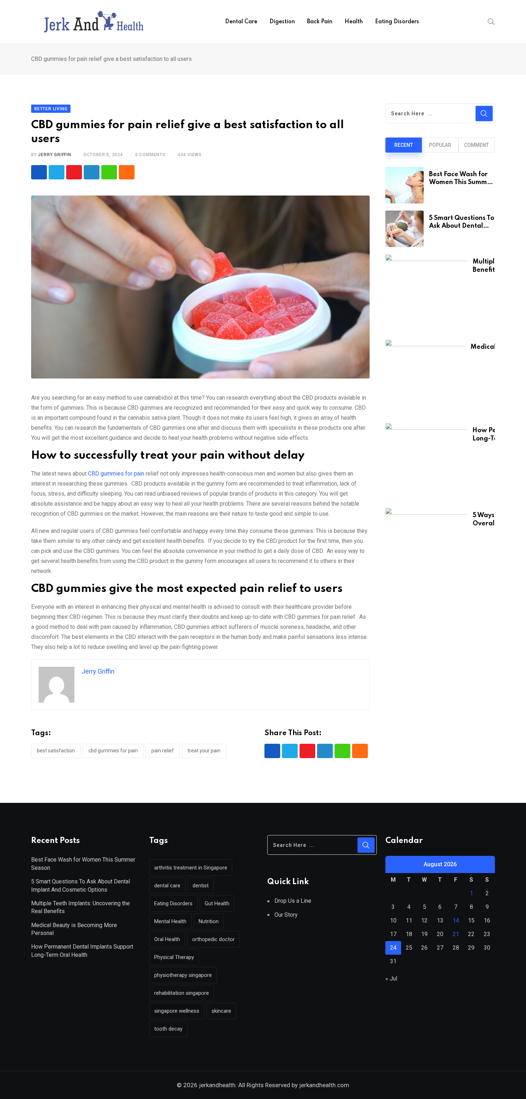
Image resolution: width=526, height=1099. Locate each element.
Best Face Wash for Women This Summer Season (461, 182)
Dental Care (241, 22)
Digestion (282, 22)
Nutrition (209, 921)
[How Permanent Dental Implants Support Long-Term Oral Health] (426, 462)
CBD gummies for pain (116, 473)
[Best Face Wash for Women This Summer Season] (404, 185)
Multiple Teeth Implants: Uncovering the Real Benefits (80, 907)
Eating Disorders (397, 22)
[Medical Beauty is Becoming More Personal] (425, 377)
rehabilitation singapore (181, 993)
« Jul (391, 978)
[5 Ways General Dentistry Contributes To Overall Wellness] (426, 547)
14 (456, 920)
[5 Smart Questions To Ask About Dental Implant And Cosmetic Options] (404, 229)
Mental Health (170, 921)
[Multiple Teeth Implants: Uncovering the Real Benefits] (426, 293)
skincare (221, 1011)
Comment (476, 145)
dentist (201, 885)
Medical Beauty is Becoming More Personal (74, 929)
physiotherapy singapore (183, 975)
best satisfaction (56, 750)
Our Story (286, 914)
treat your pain (203, 750)
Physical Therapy (174, 957)
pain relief (162, 750)
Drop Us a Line (292, 900)
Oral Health (167, 939)
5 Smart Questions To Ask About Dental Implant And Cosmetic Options (80, 885)
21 (456, 934)
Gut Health (217, 903)
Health (354, 22)
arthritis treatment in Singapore (190, 867)
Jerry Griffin (54, 154)
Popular (440, 145)
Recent (403, 145)
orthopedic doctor (213, 939)
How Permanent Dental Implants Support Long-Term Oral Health (82, 950)
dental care (167, 885)
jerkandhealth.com (323, 1085)
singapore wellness (176, 1011)
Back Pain (319, 22)
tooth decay (168, 1029)
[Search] (491, 21)
